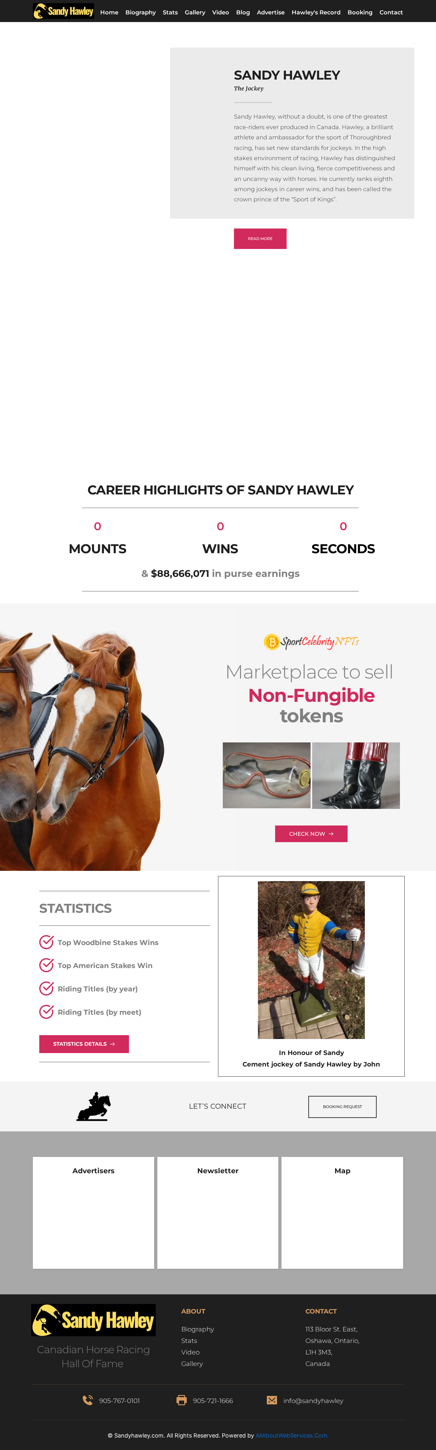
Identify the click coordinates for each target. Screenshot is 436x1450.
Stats (189, 1341)
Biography (198, 1329)
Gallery (193, 1364)
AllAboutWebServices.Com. (292, 1435)
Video (190, 1352)
